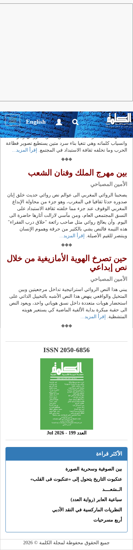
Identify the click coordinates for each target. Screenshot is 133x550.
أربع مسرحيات (107, 519)
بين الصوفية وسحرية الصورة (93, 468)
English (36, 121)
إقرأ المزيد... (24, 150)
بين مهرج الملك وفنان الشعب (77, 172)
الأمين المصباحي (108, 184)
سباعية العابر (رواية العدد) (96, 499)
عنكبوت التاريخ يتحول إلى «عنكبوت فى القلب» (76, 479)
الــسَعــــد (112, 489)
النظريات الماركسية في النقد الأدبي (87, 509)
